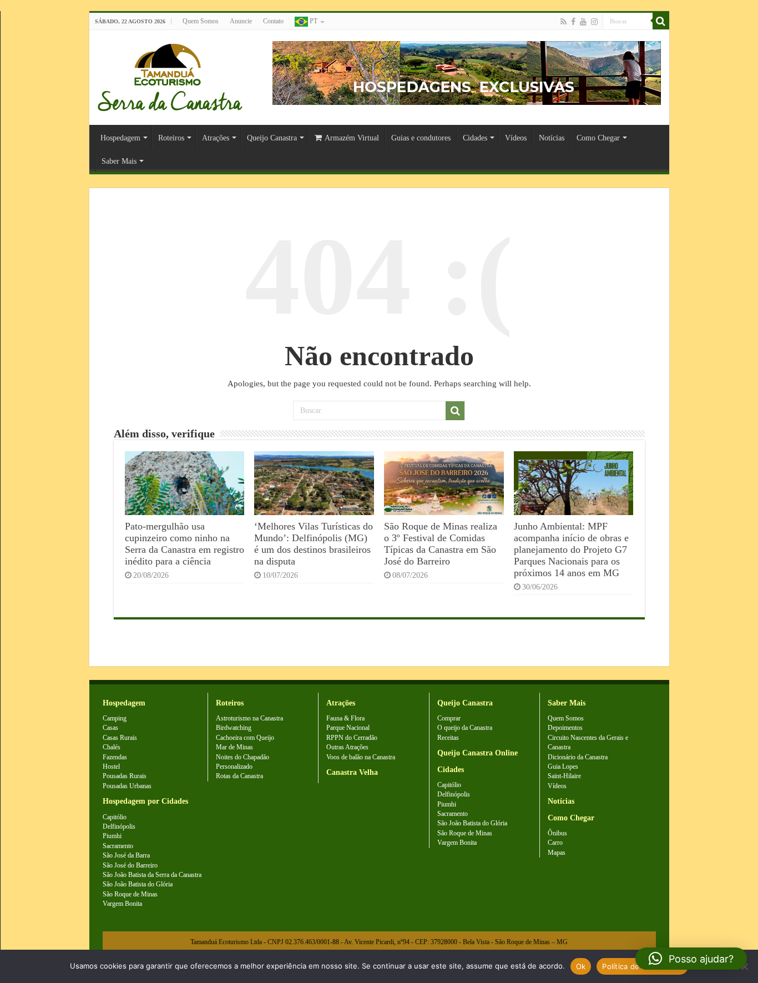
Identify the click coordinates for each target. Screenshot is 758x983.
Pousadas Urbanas (127, 786)
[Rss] (563, 21)
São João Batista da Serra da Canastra (152, 875)
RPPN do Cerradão (351, 738)
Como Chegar (598, 138)
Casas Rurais (120, 738)
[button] (691, 958)
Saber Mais (119, 161)
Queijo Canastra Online (477, 753)
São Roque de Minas (130, 894)
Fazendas (115, 757)
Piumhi (112, 836)
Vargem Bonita (122, 904)
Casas (110, 728)
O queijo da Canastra (464, 728)
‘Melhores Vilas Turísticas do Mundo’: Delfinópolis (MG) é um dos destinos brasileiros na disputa (313, 544)
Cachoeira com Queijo (245, 738)
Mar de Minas (234, 747)
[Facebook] (573, 21)
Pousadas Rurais (124, 776)
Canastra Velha (352, 772)
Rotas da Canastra (239, 776)
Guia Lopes (563, 766)
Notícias (551, 138)
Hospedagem (120, 138)
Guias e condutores (421, 138)
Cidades (475, 138)
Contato (273, 21)
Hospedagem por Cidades (145, 801)
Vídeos (516, 138)
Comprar (449, 718)
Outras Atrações (347, 747)
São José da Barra (126, 855)
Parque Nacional (348, 728)
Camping (115, 718)
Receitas (448, 738)
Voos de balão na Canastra (360, 757)
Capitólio (115, 817)
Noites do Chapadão (242, 757)
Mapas (556, 852)
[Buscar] (661, 21)
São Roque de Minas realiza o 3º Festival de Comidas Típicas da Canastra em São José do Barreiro (440, 544)
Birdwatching (233, 728)
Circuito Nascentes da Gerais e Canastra (588, 742)
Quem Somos (201, 21)
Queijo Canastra (272, 138)
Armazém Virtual (352, 138)
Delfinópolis (119, 826)
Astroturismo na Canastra (249, 718)
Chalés (111, 747)
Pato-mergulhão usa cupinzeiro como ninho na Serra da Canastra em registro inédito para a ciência (184, 544)
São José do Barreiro (130, 865)
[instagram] (594, 21)
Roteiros (171, 138)
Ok (581, 966)
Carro (555, 842)
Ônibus (557, 833)
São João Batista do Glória (138, 884)
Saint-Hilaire (564, 776)
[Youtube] (583, 21)
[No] (744, 966)
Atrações (215, 138)
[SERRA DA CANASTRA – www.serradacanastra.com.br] (170, 75)
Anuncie (241, 21)
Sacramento (118, 846)
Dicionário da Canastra (578, 757)
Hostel (111, 766)
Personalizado (234, 766)
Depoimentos (565, 728)
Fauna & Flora (345, 718)
